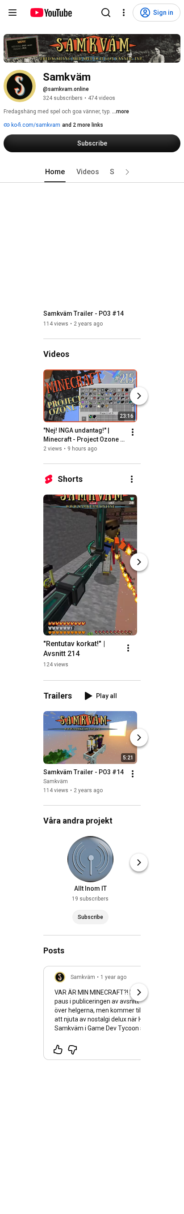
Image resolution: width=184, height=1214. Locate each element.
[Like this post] (58, 1049)
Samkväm (55, 781)
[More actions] (133, 432)
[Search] (105, 12)
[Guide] (12, 12)
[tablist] (92, 172)
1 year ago (113, 977)
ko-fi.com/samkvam (35, 125)
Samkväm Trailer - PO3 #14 (83, 313)
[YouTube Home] (50, 12)
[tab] (55, 172)
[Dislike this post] (72, 1049)
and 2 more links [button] (82, 125)
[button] (127, 172)
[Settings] (123, 12)
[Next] (139, 396)
